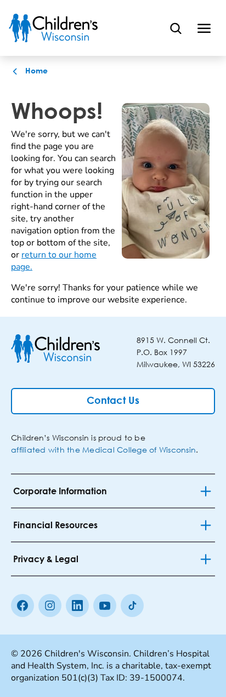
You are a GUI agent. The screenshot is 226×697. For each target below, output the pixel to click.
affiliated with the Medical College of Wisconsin (103, 449)
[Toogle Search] (175, 28)
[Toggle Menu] (204, 28)
